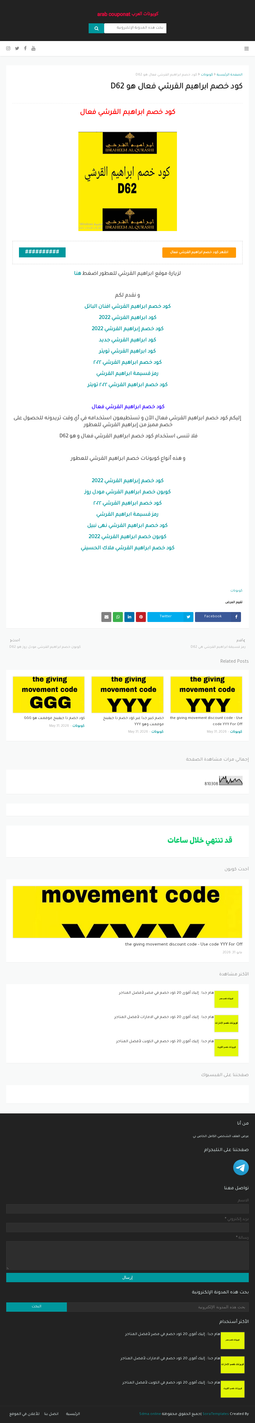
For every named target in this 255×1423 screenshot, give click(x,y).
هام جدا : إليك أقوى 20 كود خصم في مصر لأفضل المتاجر (166, 993)
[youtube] (33, 49)
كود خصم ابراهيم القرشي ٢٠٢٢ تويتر (128, 385)
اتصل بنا (51, 1414)
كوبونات (207, 75)
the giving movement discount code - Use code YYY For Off (206, 721)
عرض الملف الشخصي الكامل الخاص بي (221, 1136)
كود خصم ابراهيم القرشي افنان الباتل (128, 307)
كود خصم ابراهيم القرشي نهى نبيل (127, 526)
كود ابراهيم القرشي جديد (127, 340)
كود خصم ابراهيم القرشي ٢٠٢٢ (128, 363)
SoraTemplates (215, 1414)
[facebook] (25, 49)
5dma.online (150, 1414)
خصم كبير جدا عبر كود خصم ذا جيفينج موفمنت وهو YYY (133, 721)
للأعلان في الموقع (24, 1414)
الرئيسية (73, 1414)
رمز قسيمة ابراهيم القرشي (127, 374)
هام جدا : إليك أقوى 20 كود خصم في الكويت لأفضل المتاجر (165, 1042)
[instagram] (9, 49)
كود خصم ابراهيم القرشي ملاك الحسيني (127, 548)
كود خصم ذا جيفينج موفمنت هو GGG (54, 718)
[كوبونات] (127, 912)
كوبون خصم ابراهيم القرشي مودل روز (128, 492)
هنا (77, 274)
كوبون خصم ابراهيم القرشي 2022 (127, 537)
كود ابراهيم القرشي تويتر (127, 351)
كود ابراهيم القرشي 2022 (127, 318)
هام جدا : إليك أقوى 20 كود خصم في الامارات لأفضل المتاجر (164, 1017)
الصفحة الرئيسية (230, 75)
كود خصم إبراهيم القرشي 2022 (128, 329)
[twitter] (17, 49)
